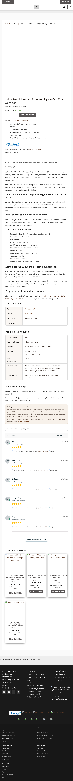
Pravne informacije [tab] (49, 162)
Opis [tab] (7, 162)
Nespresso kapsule (42, 730)
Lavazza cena (41, 756)
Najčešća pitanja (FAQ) (35, 697)
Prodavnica (31, 671)
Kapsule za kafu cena (43, 753)
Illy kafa (4, 751)
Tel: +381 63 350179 (9, 682)
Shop (17, 24)
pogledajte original (43, 451)
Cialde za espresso (7, 738)
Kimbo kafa (5, 753)
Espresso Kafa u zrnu (35, 149)
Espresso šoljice (6, 772)
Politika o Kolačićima (36, 694)
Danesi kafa (5, 759)
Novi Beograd (7, 674)
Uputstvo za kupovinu (37, 674)
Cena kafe (40, 748)
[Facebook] (4, 692)
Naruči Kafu (9, 24)
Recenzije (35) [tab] (10, 167)
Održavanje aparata (7, 774)
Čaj (3, 777)
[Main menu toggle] (36, 7)
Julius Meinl (29, 314)
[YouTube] (9, 692)
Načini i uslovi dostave (37, 677)
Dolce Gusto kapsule (43, 732)
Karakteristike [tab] (16, 162)
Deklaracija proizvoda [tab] (31, 162)
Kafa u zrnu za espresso (8, 732)
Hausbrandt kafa (6, 756)
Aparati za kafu (6, 766)
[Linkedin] (18, 692)
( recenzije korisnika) (23, 120)
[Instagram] (13, 692)
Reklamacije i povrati (36, 689)
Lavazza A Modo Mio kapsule (45, 735)
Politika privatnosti (35, 691)
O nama (29, 680)
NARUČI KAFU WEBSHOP (11, 671)
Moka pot (4, 769)
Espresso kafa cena (42, 751)
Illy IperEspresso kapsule (44, 738)
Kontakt (29, 683)
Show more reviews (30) (36, 539)
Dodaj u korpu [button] (15, 593)
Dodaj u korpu (28, 115)
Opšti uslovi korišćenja (35, 685)
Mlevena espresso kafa (8, 735)
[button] (8, 2)
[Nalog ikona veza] (64, 7)
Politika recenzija (23, 421)
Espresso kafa (6, 730)
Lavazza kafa (5, 748)
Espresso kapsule (7, 741)
